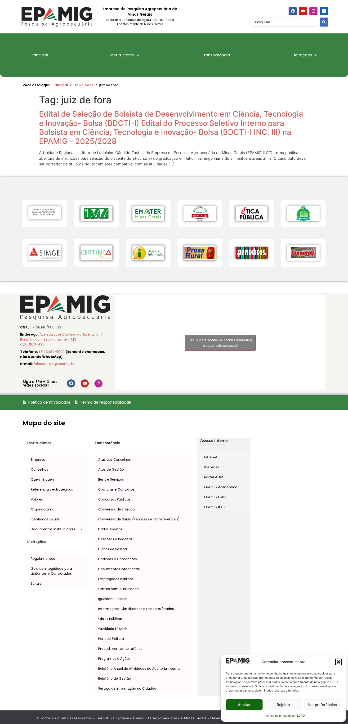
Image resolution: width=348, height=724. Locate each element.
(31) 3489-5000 (52, 351)
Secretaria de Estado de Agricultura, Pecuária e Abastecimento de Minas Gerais (140, 22)
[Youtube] (303, 11)
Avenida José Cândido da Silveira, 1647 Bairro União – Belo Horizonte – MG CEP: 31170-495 (61, 339)
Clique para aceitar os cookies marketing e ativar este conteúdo (220, 342)
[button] (338, 662)
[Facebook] (293, 11)
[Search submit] (324, 22)
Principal (60, 85)
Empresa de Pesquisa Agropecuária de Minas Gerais (140, 11)
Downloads (84, 85)
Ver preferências (322, 704)
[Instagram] (313, 11)
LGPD (301, 715)
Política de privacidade (279, 715)
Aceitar (244, 704)
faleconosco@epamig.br (54, 363)
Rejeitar (283, 704)
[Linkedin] (324, 11)
